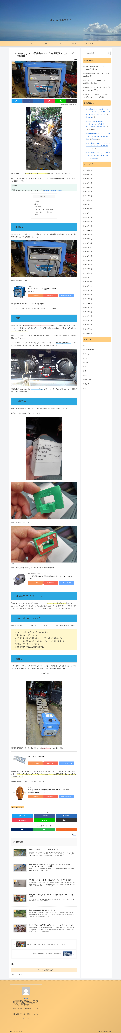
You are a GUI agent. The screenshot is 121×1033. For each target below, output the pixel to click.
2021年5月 (88, 307)
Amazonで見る (35, 295)
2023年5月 (88, 226)
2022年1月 (88, 273)
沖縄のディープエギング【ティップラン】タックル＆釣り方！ (96, 89)
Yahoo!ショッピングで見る (66, 295)
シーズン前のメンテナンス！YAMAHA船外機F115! (93, 68)
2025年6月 (88, 174)
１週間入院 (38, 206)
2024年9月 (88, 187)
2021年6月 (88, 303)
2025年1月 (88, 183)
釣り (86, 388)
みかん (87, 358)
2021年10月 (89, 286)
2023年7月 (88, 217)
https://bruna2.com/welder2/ (53, 190)
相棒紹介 (37, 201)
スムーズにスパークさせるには (44, 212)
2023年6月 (88, 222)
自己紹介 (88, 380)
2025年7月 (88, 170)
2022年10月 (89, 247)
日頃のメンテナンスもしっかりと (45, 209)
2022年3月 (88, 265)
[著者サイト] (22, 829)
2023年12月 (89, 204)
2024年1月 (88, 200)
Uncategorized (89, 349)
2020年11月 (89, 333)
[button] (108, 53)
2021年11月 (89, 282)
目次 (41, 196)
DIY (14, 807)
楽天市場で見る (50, 295)
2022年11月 (89, 243)
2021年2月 (88, 320)
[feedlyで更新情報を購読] (44, 829)
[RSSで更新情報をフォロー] (66, 829)
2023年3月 (88, 234)
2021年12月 (89, 277)
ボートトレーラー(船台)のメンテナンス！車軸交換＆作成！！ (96, 82)
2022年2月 (88, 269)
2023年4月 (88, 230)
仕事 (86, 362)
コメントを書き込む (44, 970)
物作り (22, 807)
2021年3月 (88, 316)
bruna (90, 117)
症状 (36, 204)
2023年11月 (89, 209)
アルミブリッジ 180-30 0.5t (36, 756)
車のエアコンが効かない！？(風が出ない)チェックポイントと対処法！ (96, 95)
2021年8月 (88, 295)
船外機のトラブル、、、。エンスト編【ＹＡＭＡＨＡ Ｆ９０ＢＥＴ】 (98, 136)
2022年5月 (88, 256)
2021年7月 (88, 299)
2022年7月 (88, 252)
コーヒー (88, 354)
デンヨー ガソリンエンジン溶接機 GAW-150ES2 (42, 289)
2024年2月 (88, 196)
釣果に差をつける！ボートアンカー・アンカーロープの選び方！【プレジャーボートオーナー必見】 (98, 111)
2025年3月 (88, 179)
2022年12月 (89, 239)
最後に (37, 214)
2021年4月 (88, 312)
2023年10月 (89, 213)
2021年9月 (88, 290)
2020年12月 (89, 329)
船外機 (87, 384)
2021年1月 (88, 325)
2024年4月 (88, 192)
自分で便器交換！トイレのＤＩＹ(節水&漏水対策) (96, 75)
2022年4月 (88, 260)
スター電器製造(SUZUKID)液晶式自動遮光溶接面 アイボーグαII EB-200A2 (50, 576)
